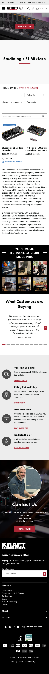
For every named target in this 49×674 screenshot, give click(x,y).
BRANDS (13, 88)
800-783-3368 (25, 518)
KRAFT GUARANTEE (21, 428)
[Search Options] (42, 116)
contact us (22, 227)
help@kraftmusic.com (24, 521)
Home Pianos (7, 590)
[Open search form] (28, 8)
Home (5, 88)
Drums (4, 599)
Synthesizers (7, 596)
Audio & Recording (9, 602)
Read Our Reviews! (21, 448)
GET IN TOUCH (24, 529)
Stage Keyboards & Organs (13, 593)
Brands (5, 605)
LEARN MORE (41, 2)
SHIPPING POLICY (20, 380)
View (17, 140)
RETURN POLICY (19, 403)
